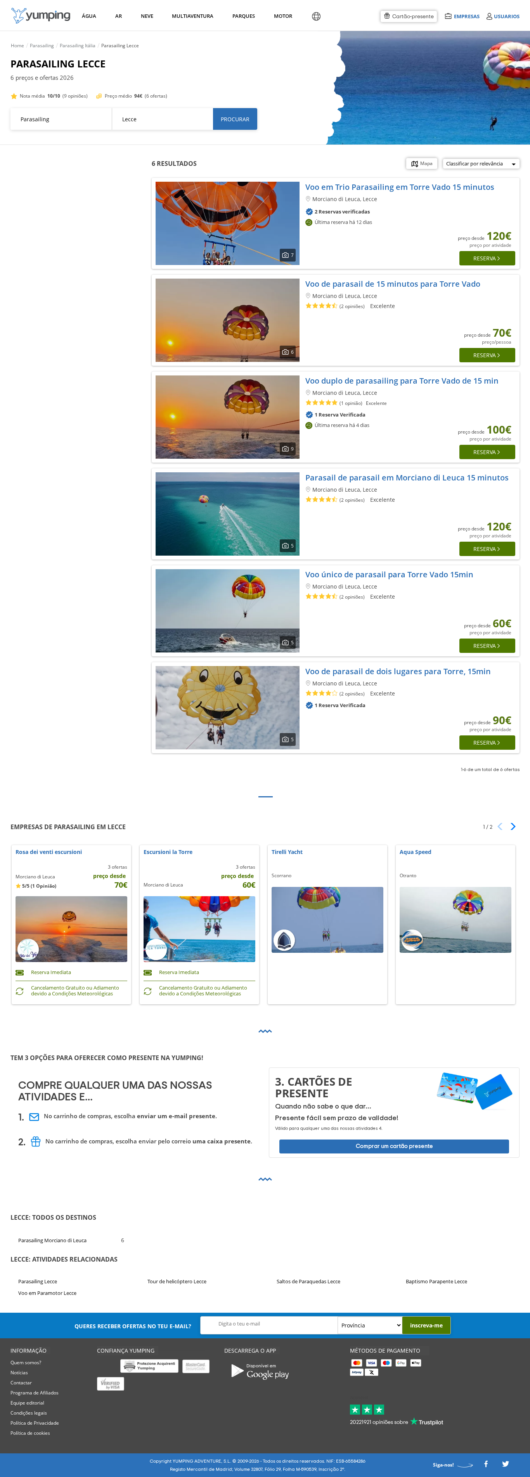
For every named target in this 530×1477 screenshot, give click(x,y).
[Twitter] (505, 1466)
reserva (484, 258)
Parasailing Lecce (37, 1281)
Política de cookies (30, 1433)
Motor (283, 15)
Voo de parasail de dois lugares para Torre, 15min (398, 671)
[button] (510, 826)
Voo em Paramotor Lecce (47, 1292)
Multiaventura (191, 15)
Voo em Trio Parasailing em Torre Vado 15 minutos (399, 187)
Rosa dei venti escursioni (49, 852)
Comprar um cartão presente (394, 1146)
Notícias (19, 1372)
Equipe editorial (27, 1403)
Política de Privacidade (34, 1423)
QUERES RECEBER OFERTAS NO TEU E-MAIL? (132, 1326)
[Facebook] (486, 1466)
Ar (118, 15)
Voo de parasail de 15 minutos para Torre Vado (392, 284)
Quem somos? (25, 1362)
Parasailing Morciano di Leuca (52, 1239)
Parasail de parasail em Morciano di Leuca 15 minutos (407, 477)
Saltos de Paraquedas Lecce (308, 1281)
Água (89, 15)
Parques (243, 15)
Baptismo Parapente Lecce (436, 1281)
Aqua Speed (415, 852)
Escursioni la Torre (168, 852)
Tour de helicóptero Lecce (176, 1281)
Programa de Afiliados (34, 1392)
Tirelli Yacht (287, 852)
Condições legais (28, 1413)
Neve (147, 15)
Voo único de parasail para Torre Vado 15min (389, 574)
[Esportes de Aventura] (41, 16)
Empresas (466, 16)
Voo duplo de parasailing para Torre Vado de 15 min (402, 380)
